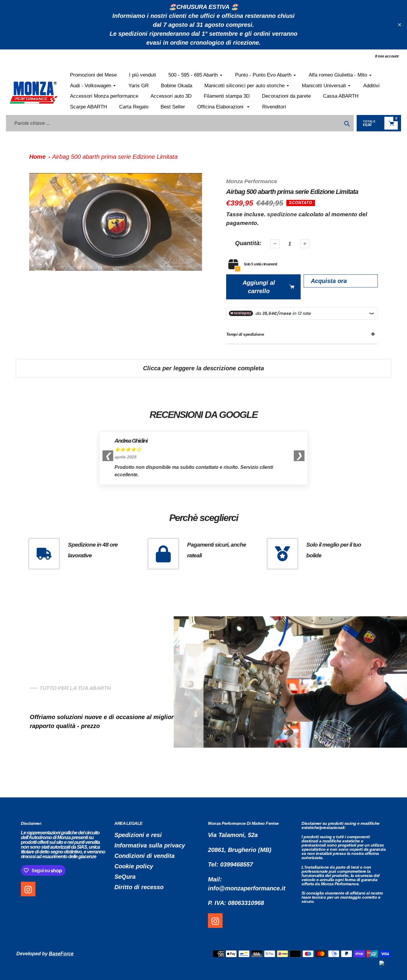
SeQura (125, 876)
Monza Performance (251, 181)
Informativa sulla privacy (149, 845)
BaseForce (61, 953)
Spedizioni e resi (138, 835)
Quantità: (248, 243)
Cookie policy (133, 866)
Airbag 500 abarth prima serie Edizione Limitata (115, 156)
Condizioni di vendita (144, 856)
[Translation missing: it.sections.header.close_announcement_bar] (400, 25)
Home (37, 156)
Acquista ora (329, 281)
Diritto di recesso (139, 887)
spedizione (283, 214)
